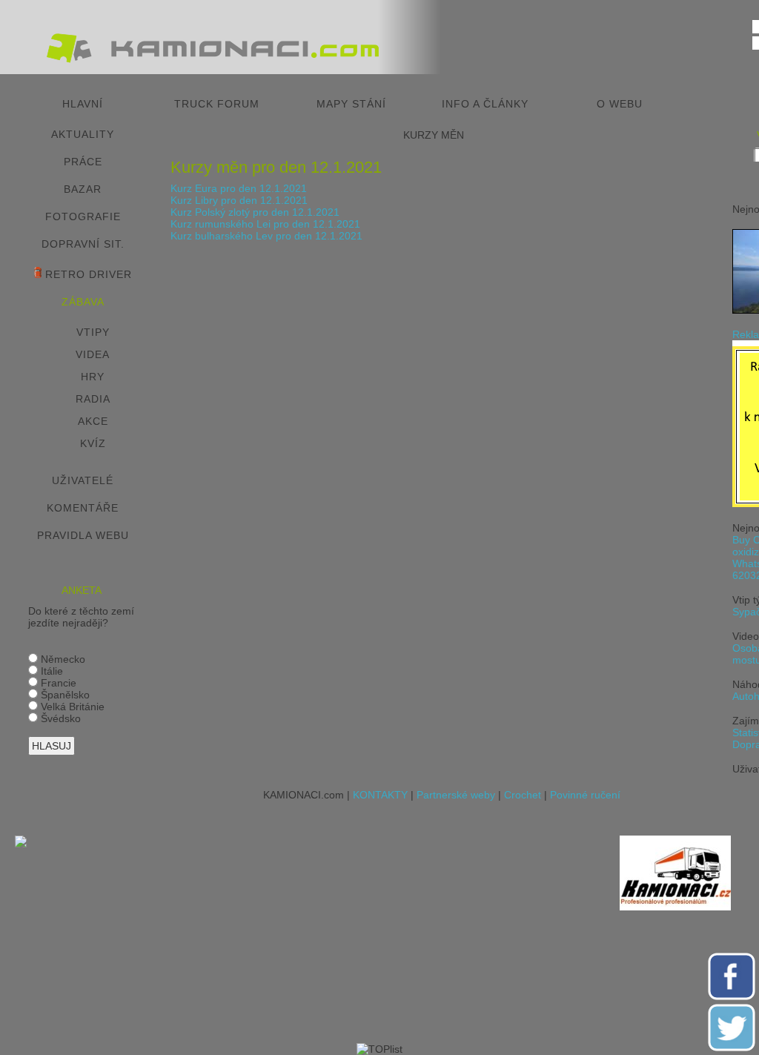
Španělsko (64, 695)
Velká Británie (71, 706)
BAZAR (83, 189)
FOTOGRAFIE (83, 216)
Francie (57, 683)
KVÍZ (93, 443)
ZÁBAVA (83, 302)
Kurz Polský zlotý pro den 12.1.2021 (254, 212)
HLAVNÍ (82, 104)
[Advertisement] (327, 939)
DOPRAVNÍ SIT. (83, 244)
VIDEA (93, 354)
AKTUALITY (82, 134)
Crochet (522, 795)
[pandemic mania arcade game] (21, 844)
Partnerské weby (456, 795)
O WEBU (620, 104)
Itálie (50, 671)
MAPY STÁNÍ (351, 104)
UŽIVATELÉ (82, 480)
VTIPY (93, 332)
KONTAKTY (380, 795)
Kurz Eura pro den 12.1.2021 (238, 188)
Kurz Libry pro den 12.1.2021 (239, 200)
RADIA (93, 399)
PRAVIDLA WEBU (83, 535)
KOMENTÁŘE (83, 508)
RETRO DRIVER (87, 274)
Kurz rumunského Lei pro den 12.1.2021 (265, 224)
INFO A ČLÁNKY (485, 104)
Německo (61, 659)
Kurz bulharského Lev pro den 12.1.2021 (266, 236)
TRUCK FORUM (216, 104)
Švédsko (59, 718)
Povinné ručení (585, 795)
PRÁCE (83, 162)
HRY (93, 377)
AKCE (93, 421)
